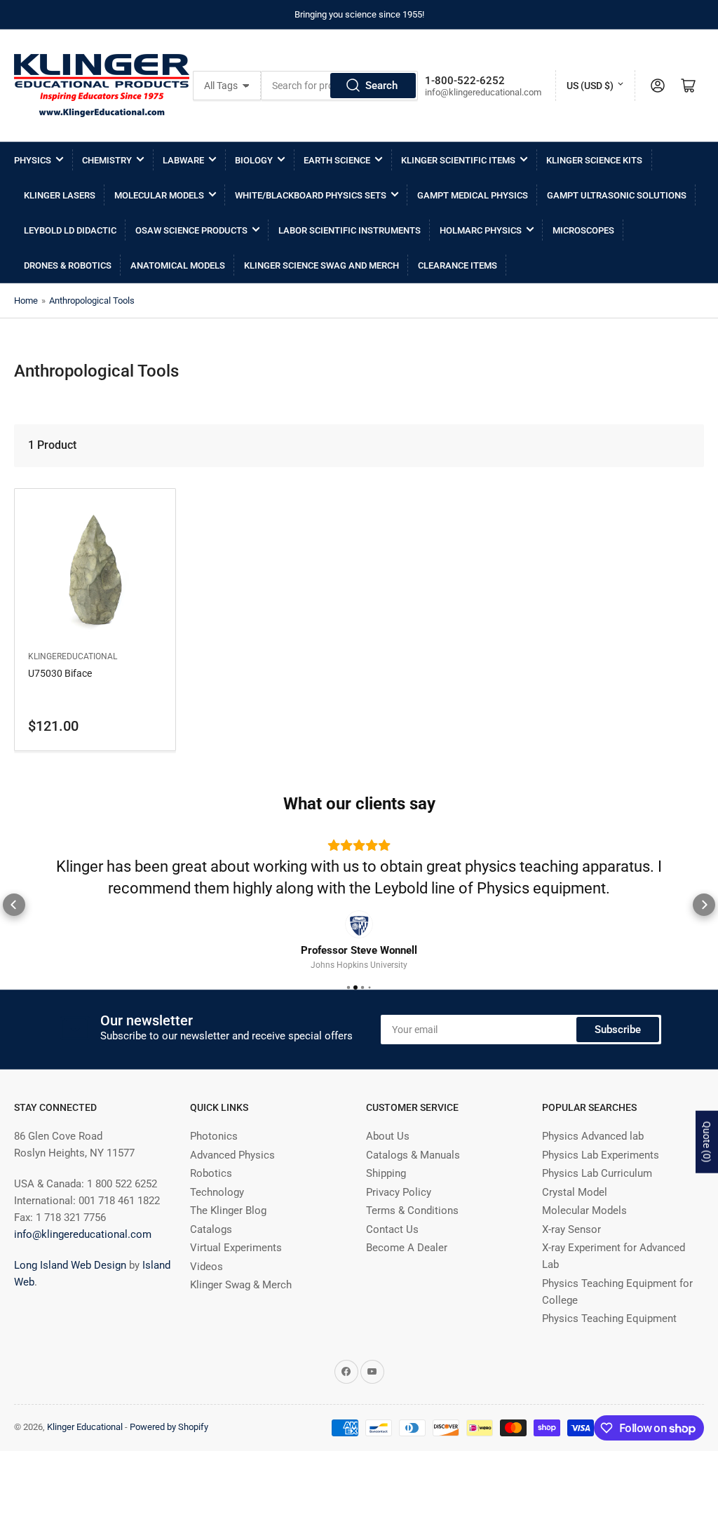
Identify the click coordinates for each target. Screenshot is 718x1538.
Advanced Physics (232, 1155)
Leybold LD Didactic (70, 230)
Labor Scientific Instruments (349, 230)
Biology (254, 160)
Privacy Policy (398, 1192)
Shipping (386, 1173)
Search (381, 85)
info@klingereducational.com (82, 1234)
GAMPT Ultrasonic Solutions (616, 195)
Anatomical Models (177, 265)
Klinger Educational (86, 1427)
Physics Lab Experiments (600, 1155)
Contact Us (392, 1229)
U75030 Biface (60, 673)
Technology (217, 1192)
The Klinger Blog (228, 1210)
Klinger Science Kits (594, 160)
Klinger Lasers (59, 195)
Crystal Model (574, 1192)
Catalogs (211, 1229)
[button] (14, 904)
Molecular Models (159, 195)
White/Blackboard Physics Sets (310, 195)
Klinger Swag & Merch (241, 1285)
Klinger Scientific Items (458, 160)
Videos (206, 1266)
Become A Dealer (406, 1247)
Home (26, 300)
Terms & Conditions (412, 1210)
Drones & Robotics (67, 265)
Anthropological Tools (92, 300)
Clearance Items (457, 265)
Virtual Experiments (236, 1247)
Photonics (214, 1136)
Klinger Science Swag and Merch (321, 265)
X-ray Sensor (571, 1229)
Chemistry (107, 160)
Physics (32, 160)
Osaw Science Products (191, 230)
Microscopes (583, 230)
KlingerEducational (72, 656)
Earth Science (337, 160)
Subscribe (618, 1029)
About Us (387, 1136)
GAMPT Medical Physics (472, 195)
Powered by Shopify (169, 1427)
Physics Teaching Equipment (609, 1318)
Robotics (211, 1173)
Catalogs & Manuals (413, 1155)
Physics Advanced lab (593, 1136)
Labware (183, 160)
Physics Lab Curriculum (597, 1173)
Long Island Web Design (70, 1265)
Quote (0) (706, 1142)
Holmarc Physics (481, 230)
